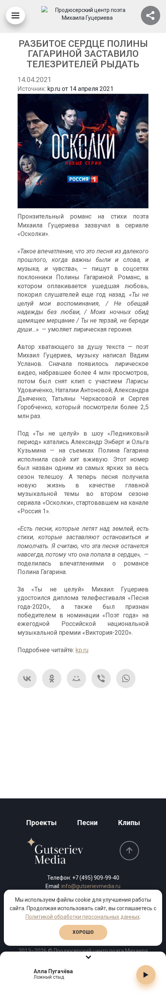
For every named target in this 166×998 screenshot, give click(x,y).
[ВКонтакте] (27, 678)
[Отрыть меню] (15, 15)
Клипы (129, 823)
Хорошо (83, 932)
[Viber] (101, 678)
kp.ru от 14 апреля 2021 (80, 88)
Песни (87, 823)
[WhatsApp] (126, 678)
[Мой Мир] (76, 678)
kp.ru (82, 650)
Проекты (41, 823)
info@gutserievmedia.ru (90, 886)
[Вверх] (129, 850)
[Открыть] (150, 15)
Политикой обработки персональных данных (82, 917)
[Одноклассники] (51, 678)
